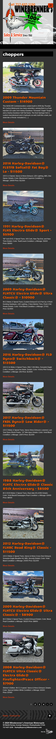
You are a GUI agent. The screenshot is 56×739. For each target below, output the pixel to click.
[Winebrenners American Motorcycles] (28, 41)
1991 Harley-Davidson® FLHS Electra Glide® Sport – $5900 (27, 230)
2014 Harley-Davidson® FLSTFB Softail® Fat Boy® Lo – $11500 (26, 167)
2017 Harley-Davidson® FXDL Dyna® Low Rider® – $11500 (26, 421)
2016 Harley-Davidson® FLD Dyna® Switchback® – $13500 (27, 358)
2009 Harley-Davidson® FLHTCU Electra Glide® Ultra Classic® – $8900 (27, 610)
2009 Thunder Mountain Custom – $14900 (24, 99)
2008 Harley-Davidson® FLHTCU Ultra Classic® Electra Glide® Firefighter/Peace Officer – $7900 (26, 675)
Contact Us (15, 716)
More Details (8, 122)
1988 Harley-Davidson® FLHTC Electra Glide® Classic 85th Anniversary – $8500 (28, 484)
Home (5, 716)
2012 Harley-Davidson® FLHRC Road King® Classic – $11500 (27, 547)
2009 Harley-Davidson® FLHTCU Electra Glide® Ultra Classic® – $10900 (27, 293)
